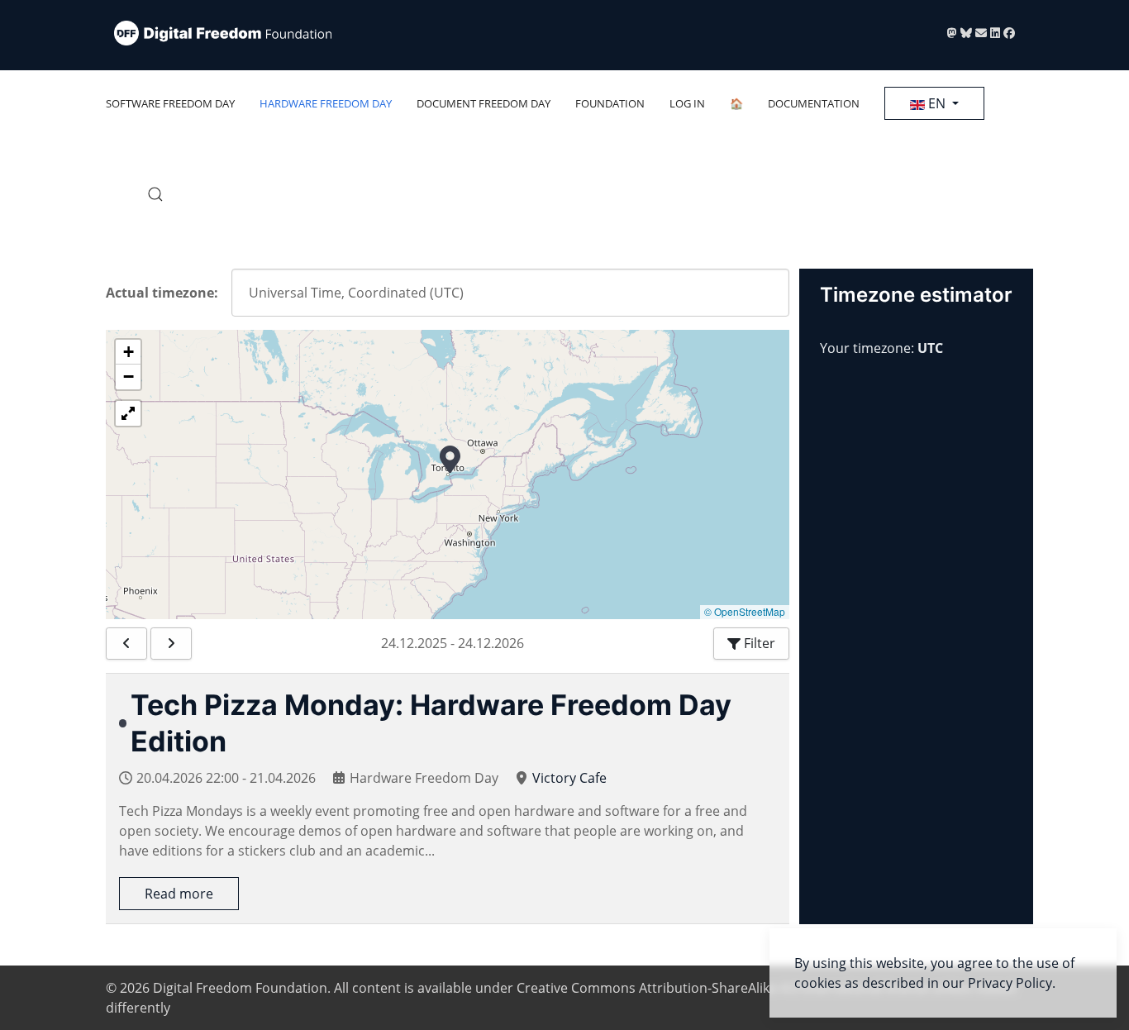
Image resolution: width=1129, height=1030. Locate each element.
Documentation (814, 103)
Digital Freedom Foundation (240, 988)
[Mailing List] (982, 33)
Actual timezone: (162, 293)
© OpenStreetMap (744, 611)
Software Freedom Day (170, 103)
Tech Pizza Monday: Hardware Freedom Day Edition (431, 723)
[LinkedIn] (996, 33)
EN (937, 103)
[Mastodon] (953, 33)
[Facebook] (1009, 33)
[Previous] (126, 643)
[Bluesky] (967, 33)
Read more (179, 894)
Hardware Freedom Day (326, 103)
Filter (758, 643)
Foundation (610, 103)
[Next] (171, 643)
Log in (687, 103)
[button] (155, 194)
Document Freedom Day (483, 103)
